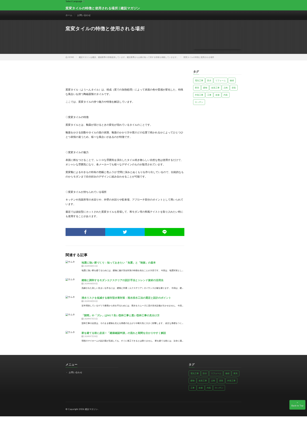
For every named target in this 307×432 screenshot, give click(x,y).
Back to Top (297, 405)
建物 (205, 87)
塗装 (234, 87)
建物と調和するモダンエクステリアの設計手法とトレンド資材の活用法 (122, 280)
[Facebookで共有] (85, 232)
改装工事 (215, 87)
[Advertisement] (217, 130)
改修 (217, 95)
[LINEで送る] (164, 232)
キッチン (199, 102)
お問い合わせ (84, 15)
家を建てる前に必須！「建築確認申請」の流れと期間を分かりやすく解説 (124, 332)
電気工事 (199, 80)
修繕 (232, 80)
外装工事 (199, 95)
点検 (226, 87)
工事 (209, 95)
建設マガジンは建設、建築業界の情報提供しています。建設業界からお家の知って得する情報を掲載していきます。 (129, 57)
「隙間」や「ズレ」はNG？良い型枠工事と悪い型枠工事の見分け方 (121, 315)
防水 (209, 80)
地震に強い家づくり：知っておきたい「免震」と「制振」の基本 (119, 262)
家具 (197, 87)
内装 (226, 95)
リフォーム (220, 80)
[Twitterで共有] (125, 232)
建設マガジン (91, 409)
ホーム (69, 15)
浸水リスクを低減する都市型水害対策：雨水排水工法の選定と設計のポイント (126, 297)
